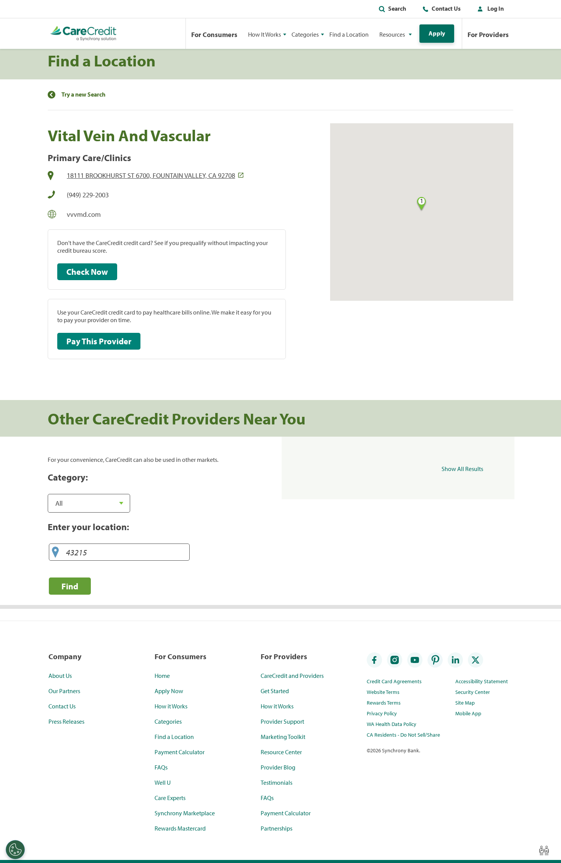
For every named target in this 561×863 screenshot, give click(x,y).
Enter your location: (88, 526)
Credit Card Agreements (394, 681)
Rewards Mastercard (180, 828)
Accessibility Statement (481, 681)
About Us (60, 675)
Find (69, 586)
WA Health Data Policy (391, 724)
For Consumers (214, 34)
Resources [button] (392, 34)
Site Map (465, 702)
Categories (168, 721)
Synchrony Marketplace (185, 813)
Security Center (472, 692)
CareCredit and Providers (292, 675)
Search (397, 8)
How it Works (171, 706)
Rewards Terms (384, 702)
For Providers (488, 34)
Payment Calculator (180, 752)
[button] (489, 10)
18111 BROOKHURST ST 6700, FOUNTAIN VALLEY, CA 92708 (151, 175)
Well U (163, 782)
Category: (68, 477)
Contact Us (446, 8)
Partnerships (276, 828)
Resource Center (281, 752)
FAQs (161, 767)
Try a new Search (83, 94)
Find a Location (349, 34)
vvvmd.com (84, 214)
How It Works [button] (264, 34)
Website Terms (383, 692)
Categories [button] (305, 34)
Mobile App (468, 713)
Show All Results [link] (462, 469)
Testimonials (276, 782)
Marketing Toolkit (283, 736)
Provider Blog (278, 767)
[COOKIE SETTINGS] (15, 849)
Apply (437, 33)
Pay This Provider (98, 341)
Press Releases (66, 721)
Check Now (87, 271)
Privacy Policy (382, 713)
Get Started (275, 691)
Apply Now (169, 691)
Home (162, 675)
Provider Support (282, 721)
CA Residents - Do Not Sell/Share (403, 734)
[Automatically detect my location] (55, 552)
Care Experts (170, 798)
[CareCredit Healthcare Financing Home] (83, 33)
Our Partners (64, 691)
